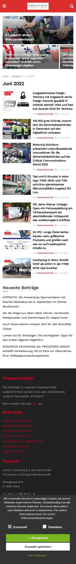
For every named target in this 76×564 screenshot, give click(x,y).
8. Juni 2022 (62, 253)
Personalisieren (37, 555)
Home (6, 76)
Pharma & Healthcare (17, 425)
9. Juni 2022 (62, 225)
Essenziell (20, 527)
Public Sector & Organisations (23, 441)
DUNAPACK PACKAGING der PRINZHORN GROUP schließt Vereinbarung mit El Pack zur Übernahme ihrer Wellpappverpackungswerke (37, 351)
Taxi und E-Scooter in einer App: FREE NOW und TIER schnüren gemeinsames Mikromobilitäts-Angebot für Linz (52, 184)
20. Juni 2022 (63, 197)
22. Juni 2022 (63, 114)
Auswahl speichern (38, 546)
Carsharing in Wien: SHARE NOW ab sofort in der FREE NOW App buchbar (51, 264)
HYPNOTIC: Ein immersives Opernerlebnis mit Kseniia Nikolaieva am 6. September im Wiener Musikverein (35, 302)
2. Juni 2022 (62, 273)
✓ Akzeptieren (38, 537)
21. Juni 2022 (63, 170)
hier (35, 403)
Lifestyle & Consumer (17, 420)
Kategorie (17, 76)
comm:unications (45, 114)
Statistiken (55, 527)
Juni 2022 (30, 76)
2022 (8, 30)
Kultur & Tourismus (16, 436)
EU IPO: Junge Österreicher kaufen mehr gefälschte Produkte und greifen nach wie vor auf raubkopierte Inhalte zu (51, 240)
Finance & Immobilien (17, 431)
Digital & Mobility (14, 451)
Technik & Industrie (16, 446)
